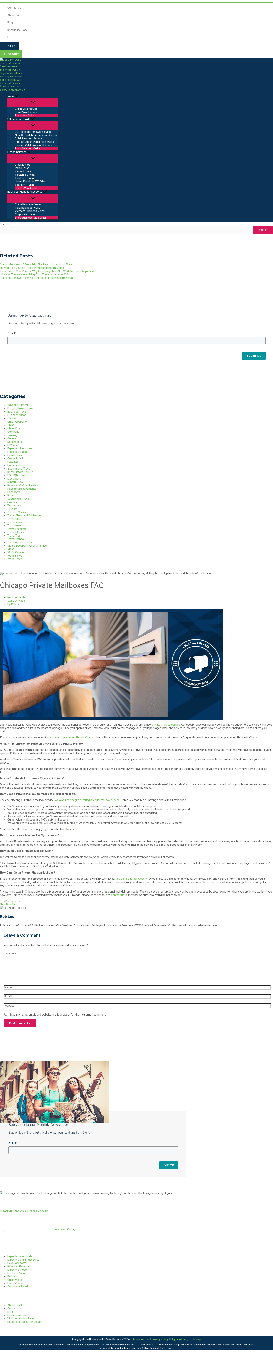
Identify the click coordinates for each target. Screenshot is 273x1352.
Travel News (14, 525)
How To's (13, 462)
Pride (10, 495)
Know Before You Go (20, 472)
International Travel (19, 468)
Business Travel (17, 411)
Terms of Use (141, 1339)
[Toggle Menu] (32, 102)
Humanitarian (15, 465)
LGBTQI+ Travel (16, 475)
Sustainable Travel (18, 498)
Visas (10, 549)
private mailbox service (166, 724)
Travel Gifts (14, 519)
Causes (12, 418)
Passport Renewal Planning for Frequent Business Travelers (36, 278)
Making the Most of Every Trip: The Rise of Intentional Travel (36, 264)
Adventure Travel (17, 405)
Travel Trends (15, 539)
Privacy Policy (160, 1339)
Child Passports (17, 421)
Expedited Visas (17, 452)
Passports (13, 492)
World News (14, 555)
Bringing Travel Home (20, 408)
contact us (117, 895)
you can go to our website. (132, 878)
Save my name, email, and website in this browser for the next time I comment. (57, 1014)
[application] (16, 96)
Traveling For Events (19, 542)
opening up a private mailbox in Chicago (71, 737)
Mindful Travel (15, 482)
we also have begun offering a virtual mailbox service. (87, 800)
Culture (11, 438)
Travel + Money (16, 512)
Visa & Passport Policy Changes (27, 545)
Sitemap (196, 1339)
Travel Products (17, 529)
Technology (14, 505)
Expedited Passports (19, 448)
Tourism (12, 508)
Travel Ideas (14, 522)
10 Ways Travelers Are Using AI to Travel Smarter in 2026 (34, 274)
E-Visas (12, 445)
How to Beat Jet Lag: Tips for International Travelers (32, 267)
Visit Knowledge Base (20, 1318)
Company (13, 431)
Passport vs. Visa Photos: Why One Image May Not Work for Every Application (47, 271)
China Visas (14, 428)
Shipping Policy (179, 1339)
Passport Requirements (21, 488)
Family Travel (15, 455)
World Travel (14, 559)
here (74, 829)
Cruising (12, 435)
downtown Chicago (65, 1229)
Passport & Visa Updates (22, 485)
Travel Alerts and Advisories (24, 515)
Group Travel (15, 458)
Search (4, 224)
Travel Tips (14, 535)
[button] (9, 46)
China (10, 425)
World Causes (16, 552)
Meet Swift (14, 478)
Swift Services (16, 502)
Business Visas (16, 415)
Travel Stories (15, 532)
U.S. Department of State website (157, 1348)
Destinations (15, 441)
